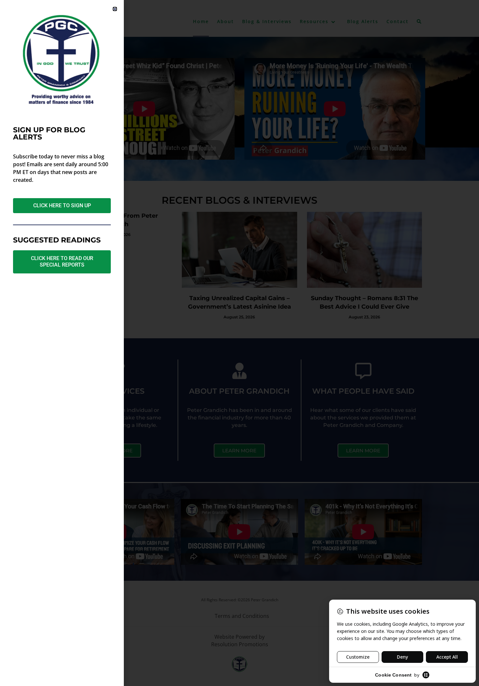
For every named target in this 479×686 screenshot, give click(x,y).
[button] (114, 9)
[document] (239, 343)
